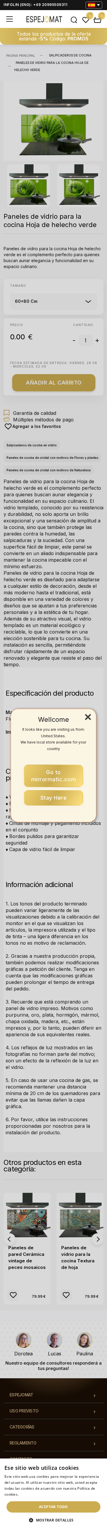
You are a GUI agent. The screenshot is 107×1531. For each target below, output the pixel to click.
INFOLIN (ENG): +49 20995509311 (35, 4)
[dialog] (53, 1494)
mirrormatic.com (53, 775)
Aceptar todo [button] (53, 1506)
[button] (53, 1520)
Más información (34, 1494)
